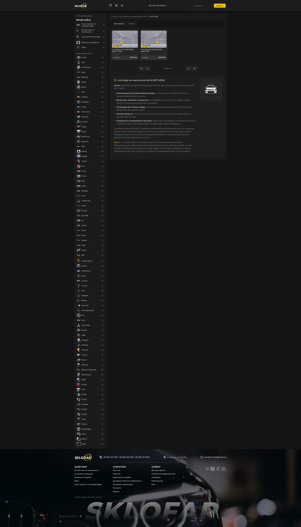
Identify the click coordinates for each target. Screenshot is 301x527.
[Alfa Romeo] (102, 67)
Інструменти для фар (83, 474)
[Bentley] (102, 77)
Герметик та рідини (82, 477)
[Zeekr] (102, 444)
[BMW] (102, 82)
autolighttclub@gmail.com (215, 457)
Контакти (117, 488)
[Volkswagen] (102, 429)
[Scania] (102, 384)
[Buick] (102, 87)
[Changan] (102, 102)
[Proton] (102, 355)
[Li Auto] (102, 280)
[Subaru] (102, 409)
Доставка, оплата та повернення (127, 481)
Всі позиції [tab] (119, 24)
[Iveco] (102, 235)
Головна (114, 16)
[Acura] (102, 57)
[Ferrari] (102, 161)
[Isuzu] (102, 230)
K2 (148, 16)
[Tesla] (102, 419)
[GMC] (102, 195)
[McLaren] (102, 305)
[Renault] (102, 364)
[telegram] (207, 469)
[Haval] (102, 205)
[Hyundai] (102, 215)
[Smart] (102, 399)
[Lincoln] (102, 285)
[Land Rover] (102, 271)
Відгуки (116, 491)
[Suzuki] (102, 414)
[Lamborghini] (102, 261)
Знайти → (220, 6)
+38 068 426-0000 (126, 457)
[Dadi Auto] (102, 136)
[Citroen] (102, 121)
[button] (103, 25)
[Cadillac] (102, 97)
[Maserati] (102, 295)
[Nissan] (102, 330)
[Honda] (102, 210)
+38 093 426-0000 (110, 457)
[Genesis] (102, 191)
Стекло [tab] (132, 24)
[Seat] (102, 389)
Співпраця (156, 477)
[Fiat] (102, 166)
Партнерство (157, 481)
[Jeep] (102, 245)
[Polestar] (102, 345)
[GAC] (102, 181)
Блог (153, 484)
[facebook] (218, 469)
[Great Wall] (102, 200)
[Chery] (102, 107)
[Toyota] (102, 424)
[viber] (212, 469)
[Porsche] (102, 350)
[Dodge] (102, 156)
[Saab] (102, 379)
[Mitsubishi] (102, 325)
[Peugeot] (102, 340)
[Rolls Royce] (102, 374)
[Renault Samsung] (102, 369)
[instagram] (223, 469)
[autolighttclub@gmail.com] (201, 457)
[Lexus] (102, 276)
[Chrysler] (102, 116)
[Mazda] (102, 300)
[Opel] (102, 335)
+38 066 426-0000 (142, 457)
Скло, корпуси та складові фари (130, 16)
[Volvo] (102, 434)
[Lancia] (102, 266)
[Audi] (102, 72)
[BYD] (102, 92)
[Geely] (102, 186)
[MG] (102, 315)
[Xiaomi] (102, 439)
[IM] (102, 220)
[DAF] (102, 146)
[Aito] (102, 62)
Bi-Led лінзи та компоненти (86, 470)
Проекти (117, 474)
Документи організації (123, 484)
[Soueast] (102, 404)
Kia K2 (116, 142)
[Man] (102, 290)
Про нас (116, 470)
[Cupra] (102, 126)
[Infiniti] (102, 225)
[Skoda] (102, 394)
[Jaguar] (102, 240)
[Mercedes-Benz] (102, 310)
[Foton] (102, 176)
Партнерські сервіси (122, 477)
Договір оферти (158, 470)
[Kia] (102, 255)
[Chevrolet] (102, 111)
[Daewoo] (102, 141)
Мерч (76, 481)
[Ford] (102, 171)
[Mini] (102, 320)
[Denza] (102, 151)
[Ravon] (102, 360)
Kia (144, 16)
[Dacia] (102, 131)
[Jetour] (102, 250)
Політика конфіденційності (163, 474)
